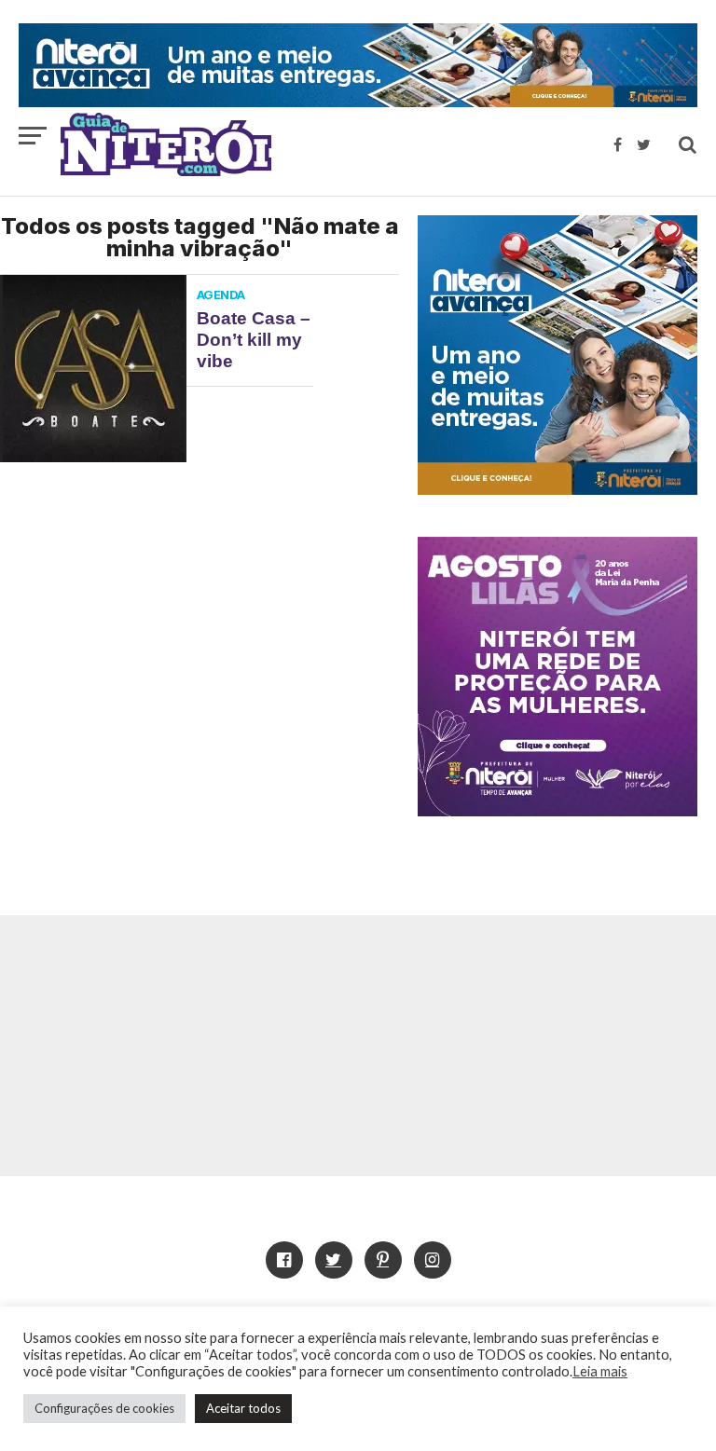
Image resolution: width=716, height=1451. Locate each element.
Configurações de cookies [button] (104, 1408)
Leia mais (599, 1371)
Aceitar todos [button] (243, 1408)
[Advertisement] (358, 1045)
